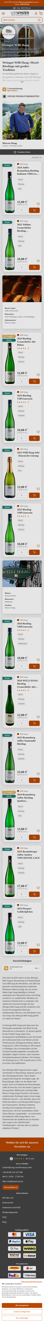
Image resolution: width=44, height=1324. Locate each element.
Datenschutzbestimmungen (31, 1282)
